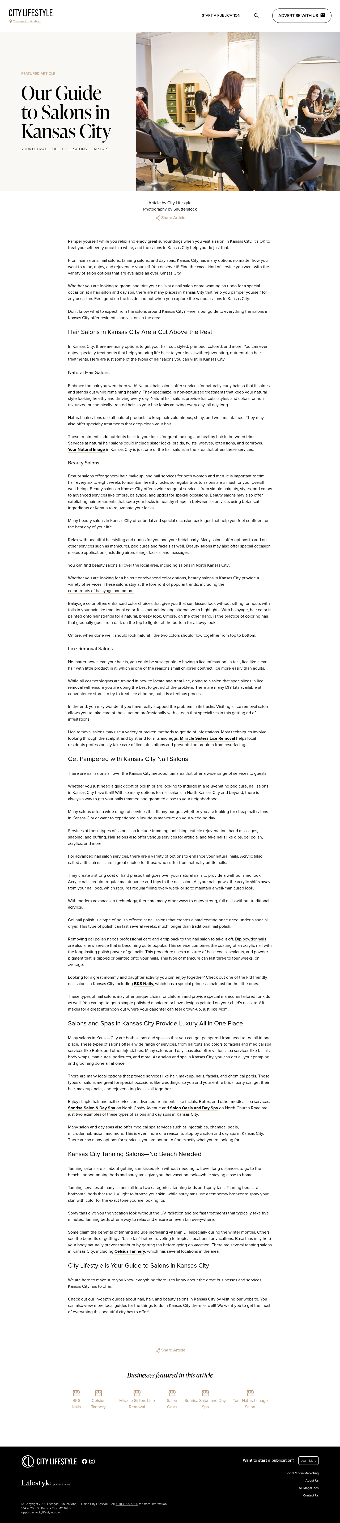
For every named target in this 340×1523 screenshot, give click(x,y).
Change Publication (27, 21)
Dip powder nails (250, 939)
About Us (312, 1480)
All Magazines (309, 1488)
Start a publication (221, 15)
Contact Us (311, 1495)
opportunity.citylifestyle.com (40, 1512)
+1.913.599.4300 (127, 1504)
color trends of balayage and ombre (101, 590)
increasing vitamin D (167, 1232)
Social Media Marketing (302, 1473)
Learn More (308, 1460)
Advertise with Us (298, 15)
